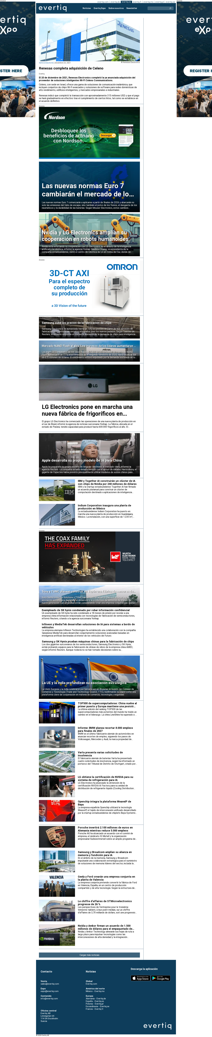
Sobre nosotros (116, 8)
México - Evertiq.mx (95, 991)
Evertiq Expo (100, 8)
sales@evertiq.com (50, 984)
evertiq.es (126, 2)
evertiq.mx (148, 2)
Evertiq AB (52, 8)
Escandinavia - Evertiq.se (97, 1006)
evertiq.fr (137, 2)
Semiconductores (46, 63)
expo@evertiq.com (50, 991)
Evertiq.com (91, 984)
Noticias (87, 8)
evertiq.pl (159, 2)
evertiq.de (115, 2)
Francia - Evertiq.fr (94, 1009)
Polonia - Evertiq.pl (94, 1003)
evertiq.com (103, 2)
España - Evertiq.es (95, 1001)
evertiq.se (170, 2)
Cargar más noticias (89, 955)
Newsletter (131, 8)
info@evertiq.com (49, 998)
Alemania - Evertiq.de (96, 998)
